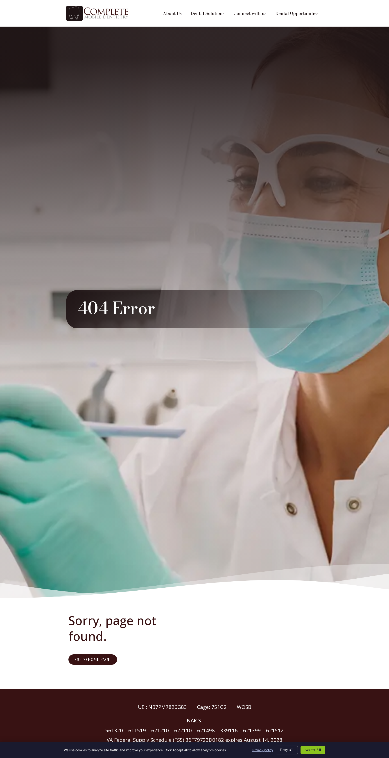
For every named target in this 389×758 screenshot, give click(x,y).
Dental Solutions (210, 14)
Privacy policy (262, 750)
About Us (174, 14)
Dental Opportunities (299, 14)
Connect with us (252, 14)
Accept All (313, 749)
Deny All (287, 749)
